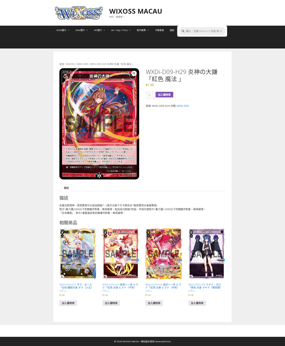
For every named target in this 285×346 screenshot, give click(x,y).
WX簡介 (98, 30)
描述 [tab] (66, 188)
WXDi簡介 (61, 30)
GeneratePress (163, 341)
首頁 (61, 64)
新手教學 (141, 30)
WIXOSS (70, 64)
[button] (134, 73)
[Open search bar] (59, 44)
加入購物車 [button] (68, 303)
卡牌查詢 (159, 30)
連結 (172, 30)
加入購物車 (164, 94)
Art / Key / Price (119, 30)
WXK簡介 (80, 30)
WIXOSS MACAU (135, 11)
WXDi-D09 (82, 64)
